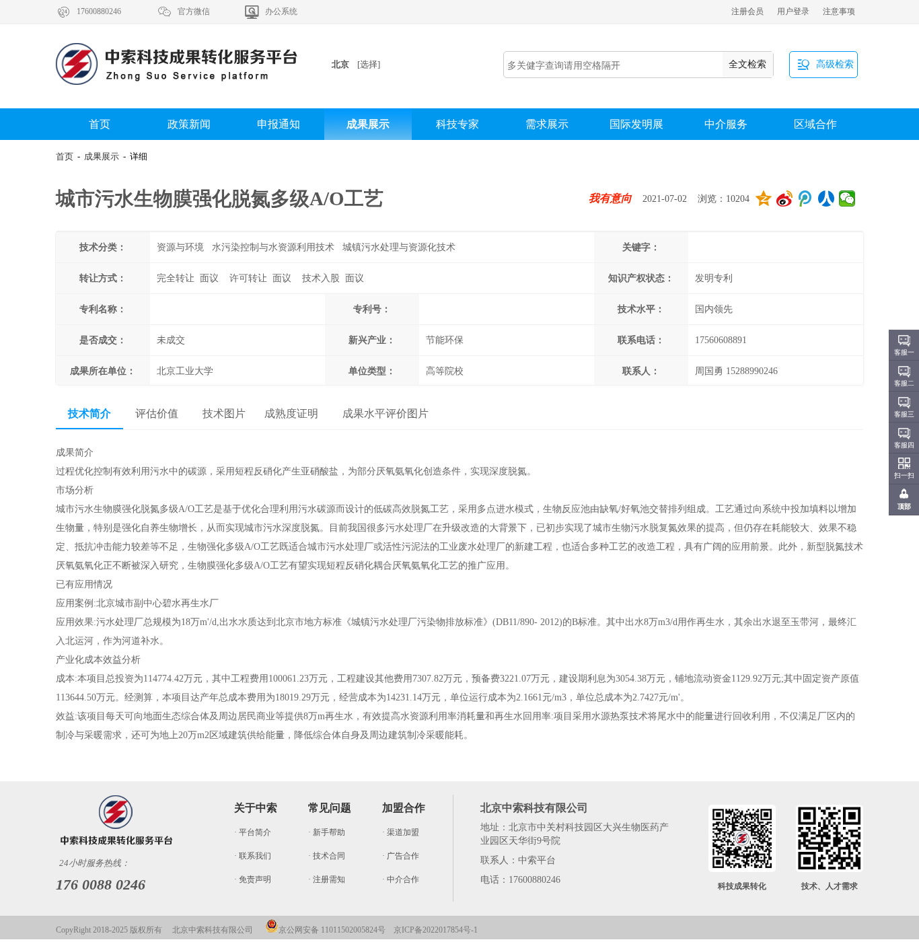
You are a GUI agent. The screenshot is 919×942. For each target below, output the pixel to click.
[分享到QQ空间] (764, 198)
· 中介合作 (400, 879)
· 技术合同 (326, 856)
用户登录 (793, 11)
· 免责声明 (252, 879)
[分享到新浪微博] (784, 198)
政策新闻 (189, 124)
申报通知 (278, 124)
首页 (99, 124)
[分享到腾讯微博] (805, 198)
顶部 (904, 506)
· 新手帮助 (326, 832)
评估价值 (156, 413)
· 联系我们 (252, 856)
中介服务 (725, 124)
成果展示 (368, 124)
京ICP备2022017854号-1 (436, 930)
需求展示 (546, 124)
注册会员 (747, 11)
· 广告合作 (400, 856)
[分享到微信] (847, 198)
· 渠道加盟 (400, 832)
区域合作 (815, 124)
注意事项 (839, 11)
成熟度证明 (291, 413)
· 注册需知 (326, 879)
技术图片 (224, 413)
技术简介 (89, 413)
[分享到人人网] (826, 198)
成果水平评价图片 (385, 413)
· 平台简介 (252, 832)
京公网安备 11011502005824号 (332, 930)
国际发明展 (636, 124)
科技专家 (457, 124)
